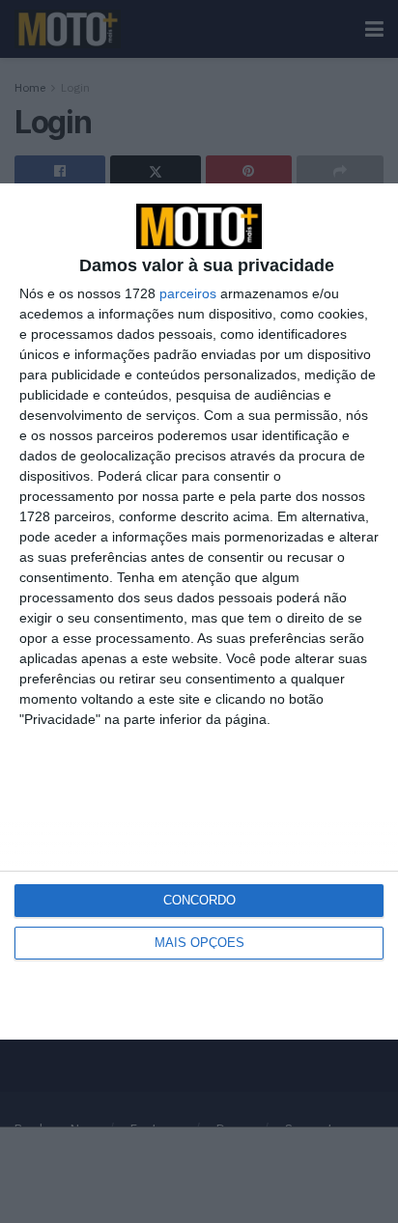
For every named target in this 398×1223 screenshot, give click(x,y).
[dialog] (199, 611)
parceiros (187, 293)
